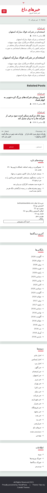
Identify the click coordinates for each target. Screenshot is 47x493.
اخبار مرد (38, 363)
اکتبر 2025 (37, 285)
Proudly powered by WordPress (15, 485)
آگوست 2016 (36, 317)
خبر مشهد (37, 411)
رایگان (41, 219)
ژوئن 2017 (37, 301)
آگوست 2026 (36, 256)
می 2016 (37, 329)
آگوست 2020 (36, 292)
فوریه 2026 (36, 268)
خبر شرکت (41, 28)
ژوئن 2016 (37, 325)
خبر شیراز (37, 403)
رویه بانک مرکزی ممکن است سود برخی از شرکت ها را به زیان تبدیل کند (25, 117)
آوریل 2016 (37, 333)
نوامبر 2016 (36, 313)
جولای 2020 (36, 296)
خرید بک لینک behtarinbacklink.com (30, 203)
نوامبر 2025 (36, 280)
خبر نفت (38, 415)
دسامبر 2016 (36, 308)
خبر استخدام (36, 371)
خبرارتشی (37, 423)
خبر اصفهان (37, 375)
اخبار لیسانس (36, 359)
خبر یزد (38, 419)
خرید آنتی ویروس (23, 221)
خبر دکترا (38, 387)
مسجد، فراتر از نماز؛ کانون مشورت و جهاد (26, 174)
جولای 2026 (36, 260)
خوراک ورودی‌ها (35, 458)
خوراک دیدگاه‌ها (35, 462)
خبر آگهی (38, 367)
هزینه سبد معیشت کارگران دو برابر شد (27, 184)
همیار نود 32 (39, 213)
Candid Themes (23, 487)
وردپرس (38, 466)
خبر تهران (37, 383)
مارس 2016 (36, 337)
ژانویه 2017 (36, 305)
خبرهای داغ (31, 9)
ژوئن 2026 (37, 264)
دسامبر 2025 (36, 276)
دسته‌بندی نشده (35, 432)
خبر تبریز (38, 379)
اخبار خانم (37, 355)
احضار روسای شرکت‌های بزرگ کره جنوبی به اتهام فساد (24, 98)
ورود (39, 454)
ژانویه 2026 (36, 272)
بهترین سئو (40, 216)
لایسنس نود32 (38, 206)
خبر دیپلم (38, 391)
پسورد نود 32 (39, 208)
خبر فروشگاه (36, 407)
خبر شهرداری (36, 399)
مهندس (38, 435)
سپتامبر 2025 (36, 288)
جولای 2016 (36, 321)
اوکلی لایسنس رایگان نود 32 (33, 211)
